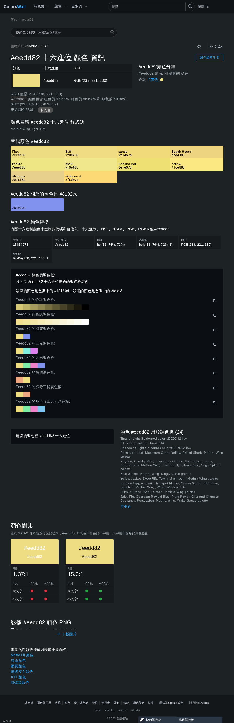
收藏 (58, 702)
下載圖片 (69, 634)
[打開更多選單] (48, 6)
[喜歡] (199, 47)
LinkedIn (135, 710)
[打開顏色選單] (65, 6)
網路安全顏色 (22, 672)
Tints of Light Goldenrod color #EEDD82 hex (153, 438)
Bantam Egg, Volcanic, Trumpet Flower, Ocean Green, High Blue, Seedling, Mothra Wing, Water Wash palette (169, 485)
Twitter (98, 710)
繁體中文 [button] (203, 6)
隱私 (117, 702)
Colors (15, 6)
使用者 (105, 702)
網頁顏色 (18, 666)
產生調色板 (81, 702)
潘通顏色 (18, 661)
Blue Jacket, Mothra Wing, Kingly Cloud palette (155, 474)
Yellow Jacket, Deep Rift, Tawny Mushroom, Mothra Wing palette (169, 478)
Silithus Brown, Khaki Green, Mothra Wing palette (157, 492)
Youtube (109, 710)
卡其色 (45, 110)
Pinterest (122, 710)
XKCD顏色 (20, 683)
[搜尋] (190, 6)
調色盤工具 (44, 702)
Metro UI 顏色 (22, 655)
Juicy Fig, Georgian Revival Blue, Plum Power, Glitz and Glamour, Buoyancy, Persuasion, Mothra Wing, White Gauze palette (170, 498)
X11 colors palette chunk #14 (142, 443)
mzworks (203, 702)
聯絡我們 (138, 702)
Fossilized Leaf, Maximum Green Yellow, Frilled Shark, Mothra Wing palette (171, 454)
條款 (126, 702)
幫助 (151, 702)
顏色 (57, 6)
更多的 (125, 506)
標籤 (95, 702)
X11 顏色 (18, 677)
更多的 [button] (77, 6)
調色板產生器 (209, 57)
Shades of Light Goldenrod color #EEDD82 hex (156, 448)
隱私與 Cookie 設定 (171, 702)
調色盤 (39, 6)
